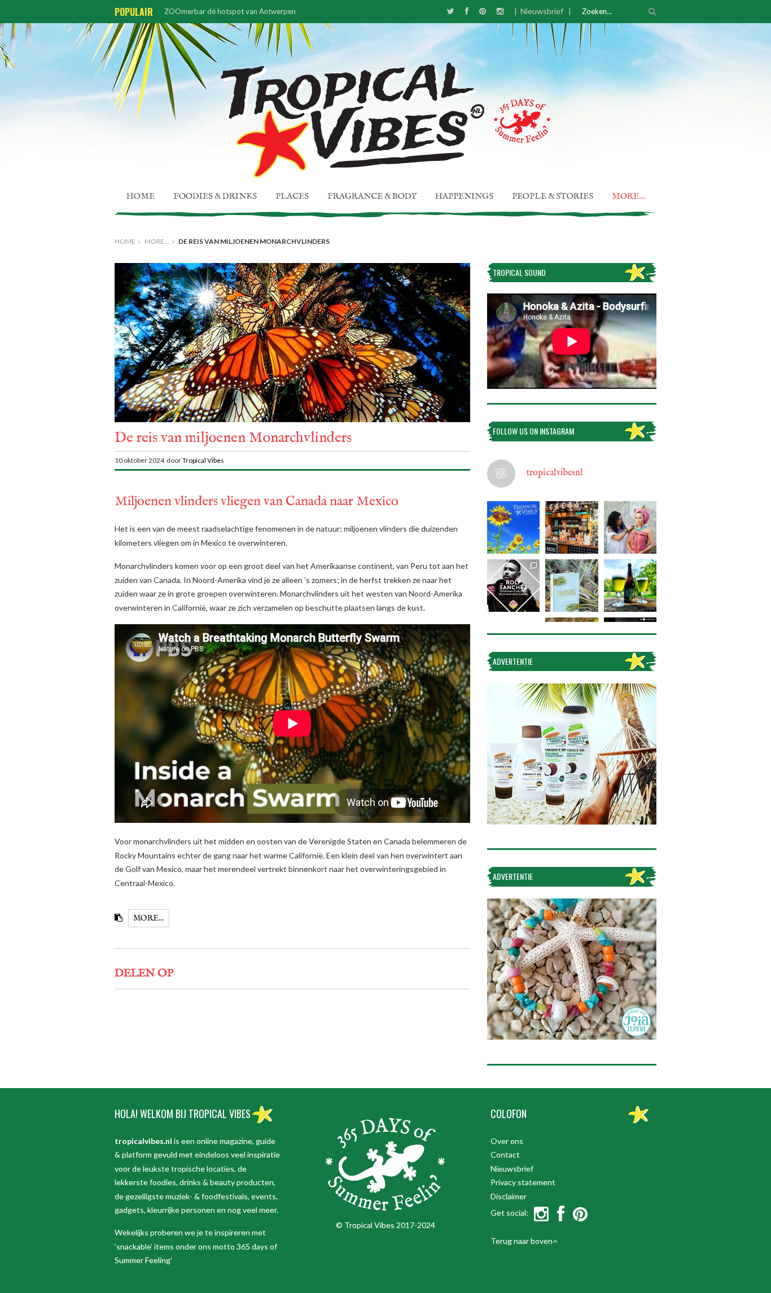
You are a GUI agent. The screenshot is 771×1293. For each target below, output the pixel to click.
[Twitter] (450, 11)
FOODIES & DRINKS (215, 196)
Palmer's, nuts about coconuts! (215, 11)
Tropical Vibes (203, 460)
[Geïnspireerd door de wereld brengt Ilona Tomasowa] (630, 527)
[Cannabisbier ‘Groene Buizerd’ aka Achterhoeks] (630, 585)
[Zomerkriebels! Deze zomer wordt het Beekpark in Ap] (513, 585)
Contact (505, 1154)
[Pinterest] (482, 11)
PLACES (292, 196)
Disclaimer (508, 1196)
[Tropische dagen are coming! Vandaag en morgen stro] (513, 527)
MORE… (628, 196)
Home (140, 196)
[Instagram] (500, 11)
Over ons (506, 1141)
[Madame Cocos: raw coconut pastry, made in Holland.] (571, 527)
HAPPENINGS (464, 196)
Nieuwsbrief (541, 11)
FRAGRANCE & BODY (372, 196)
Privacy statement (522, 1182)
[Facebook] (466, 11)
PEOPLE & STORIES (552, 196)
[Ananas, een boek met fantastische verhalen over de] (571, 585)
